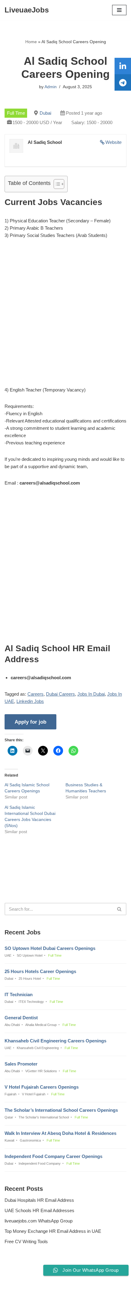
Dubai (45, 113)
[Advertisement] (65, 313)
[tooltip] (123, 66)
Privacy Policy (20, 1275)
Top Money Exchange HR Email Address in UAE (53, 1231)
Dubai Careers (60, 694)
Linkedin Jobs (30, 701)
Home (31, 41)
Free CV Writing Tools (26, 1241)
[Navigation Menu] (119, 10)
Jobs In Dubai (91, 694)
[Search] (119, 909)
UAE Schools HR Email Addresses (39, 1210)
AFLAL (97, 1288)
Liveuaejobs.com (45, 1288)
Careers (35, 694)
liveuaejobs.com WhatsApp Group (39, 1220)
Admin (50, 87)
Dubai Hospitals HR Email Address (39, 1200)
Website (113, 142)
